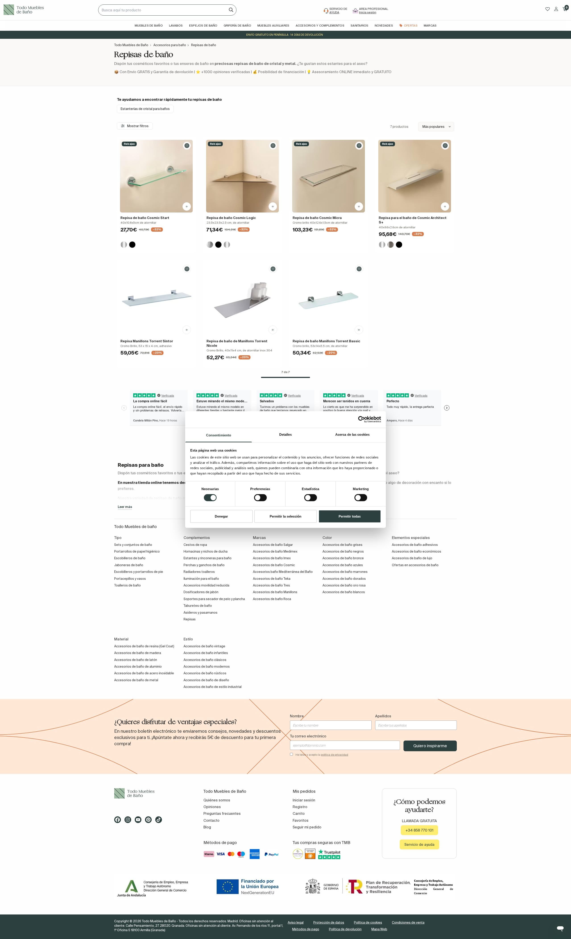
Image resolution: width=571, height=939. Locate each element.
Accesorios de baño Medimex (275, 551)
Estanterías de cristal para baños (145, 109)
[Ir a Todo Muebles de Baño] (151, 793)
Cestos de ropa (195, 545)
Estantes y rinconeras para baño (208, 558)
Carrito (299, 813)
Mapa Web (379, 929)
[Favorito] (187, 146)
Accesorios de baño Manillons (275, 592)
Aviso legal (296, 922)
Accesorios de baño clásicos (205, 660)
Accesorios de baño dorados (344, 578)
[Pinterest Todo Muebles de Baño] (149, 821)
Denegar (221, 516)
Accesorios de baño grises (342, 545)
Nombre (297, 716)
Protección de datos (328, 922)
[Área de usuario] (556, 9)
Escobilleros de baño (129, 558)
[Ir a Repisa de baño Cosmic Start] (156, 176)
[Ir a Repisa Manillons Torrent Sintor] (156, 299)
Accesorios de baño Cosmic (274, 565)
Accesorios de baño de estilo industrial (213, 687)
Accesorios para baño (169, 45)
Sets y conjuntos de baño (133, 545)
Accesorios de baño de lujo (412, 558)
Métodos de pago (305, 929)
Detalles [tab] (285, 434)
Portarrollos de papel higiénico (137, 551)
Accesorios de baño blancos (344, 592)
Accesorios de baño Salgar (273, 545)
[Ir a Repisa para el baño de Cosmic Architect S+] (414, 176)
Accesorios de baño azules (343, 565)
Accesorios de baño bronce (343, 558)
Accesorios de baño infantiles (206, 653)
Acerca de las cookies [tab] (352, 434)
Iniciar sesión (304, 800)
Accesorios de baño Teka (271, 578)
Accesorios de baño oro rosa (344, 585)
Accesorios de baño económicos (416, 551)
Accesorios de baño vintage (204, 646)
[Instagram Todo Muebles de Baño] (129, 821)
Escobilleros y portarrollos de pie (138, 572)
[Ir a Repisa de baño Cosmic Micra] (328, 176)
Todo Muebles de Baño (131, 45)
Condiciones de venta (408, 922)
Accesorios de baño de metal (136, 680)
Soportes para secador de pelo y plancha (214, 599)
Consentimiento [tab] (218, 435)
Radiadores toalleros (199, 572)
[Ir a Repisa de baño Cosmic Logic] (242, 176)
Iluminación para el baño (201, 578)
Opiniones (212, 807)
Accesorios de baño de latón (135, 660)
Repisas (190, 619)
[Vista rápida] (186, 206)
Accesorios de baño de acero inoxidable (144, 673)
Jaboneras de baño (128, 565)
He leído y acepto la (322, 754)
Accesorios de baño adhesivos (415, 545)
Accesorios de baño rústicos (205, 673)
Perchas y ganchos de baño (204, 565)
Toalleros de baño (127, 585)
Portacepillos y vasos (130, 578)
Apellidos (383, 716)
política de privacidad (334, 754)
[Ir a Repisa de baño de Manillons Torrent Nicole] (242, 299)
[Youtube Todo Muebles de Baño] (139, 821)
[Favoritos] (547, 9)
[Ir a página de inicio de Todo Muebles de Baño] (49, 10)
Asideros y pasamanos (200, 612)
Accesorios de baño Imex (272, 558)
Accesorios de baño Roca (272, 599)
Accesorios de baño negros (343, 551)
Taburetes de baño (198, 605)
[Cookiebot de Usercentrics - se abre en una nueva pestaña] (361, 419)
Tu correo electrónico (308, 736)
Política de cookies (368, 922)
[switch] (260, 497)
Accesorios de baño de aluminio (138, 666)
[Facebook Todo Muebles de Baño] (119, 821)
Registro (300, 807)
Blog (207, 827)
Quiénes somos (216, 800)
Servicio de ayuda (419, 844)
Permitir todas (350, 516)
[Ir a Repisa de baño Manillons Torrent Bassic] (328, 299)
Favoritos (300, 820)
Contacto (211, 820)
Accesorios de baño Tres (271, 585)
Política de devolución (345, 929)
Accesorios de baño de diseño (206, 680)
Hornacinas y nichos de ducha (206, 551)
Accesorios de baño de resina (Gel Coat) (144, 646)
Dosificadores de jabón (201, 592)
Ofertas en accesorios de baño (415, 565)
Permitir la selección (285, 516)
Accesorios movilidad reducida (206, 585)
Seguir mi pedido (307, 827)
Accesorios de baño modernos (207, 666)
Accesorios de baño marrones (345, 572)
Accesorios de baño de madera (137, 653)
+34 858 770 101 (419, 830)
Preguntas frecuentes (222, 813)
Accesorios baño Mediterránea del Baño (283, 572)
